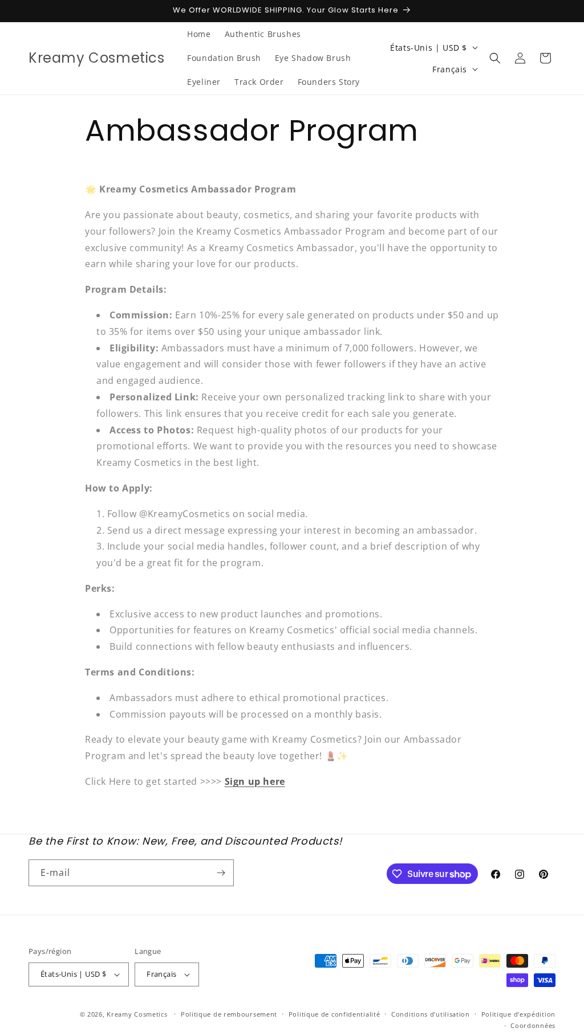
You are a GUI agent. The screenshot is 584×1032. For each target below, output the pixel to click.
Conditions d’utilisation (430, 1014)
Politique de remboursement (229, 1014)
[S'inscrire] (220, 872)
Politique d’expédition (518, 1014)
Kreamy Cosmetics (137, 1014)
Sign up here (255, 781)
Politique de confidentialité (334, 1014)
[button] (495, 58)
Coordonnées (532, 1025)
